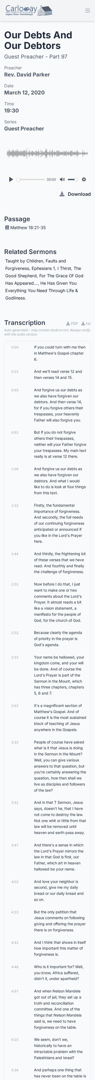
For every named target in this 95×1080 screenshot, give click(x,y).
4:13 (14, 912)
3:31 (14, 803)
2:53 (14, 706)
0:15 (14, 372)
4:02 (14, 882)
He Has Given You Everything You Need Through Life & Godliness (41, 290)
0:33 (14, 390)
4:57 (14, 991)
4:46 (14, 967)
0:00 (14, 347)
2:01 (14, 584)
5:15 (14, 1040)
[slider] (31, 179)
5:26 (14, 1070)
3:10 (14, 742)
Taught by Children (24, 261)
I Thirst (64, 268)
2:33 (14, 657)
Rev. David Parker (27, 74)
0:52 (14, 432)
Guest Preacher (24, 128)
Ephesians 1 (43, 268)
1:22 (14, 505)
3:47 (14, 845)
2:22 (14, 633)
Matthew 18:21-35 (28, 227)
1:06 (14, 469)
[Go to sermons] (28, 10)
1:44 (14, 554)
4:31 (14, 943)
